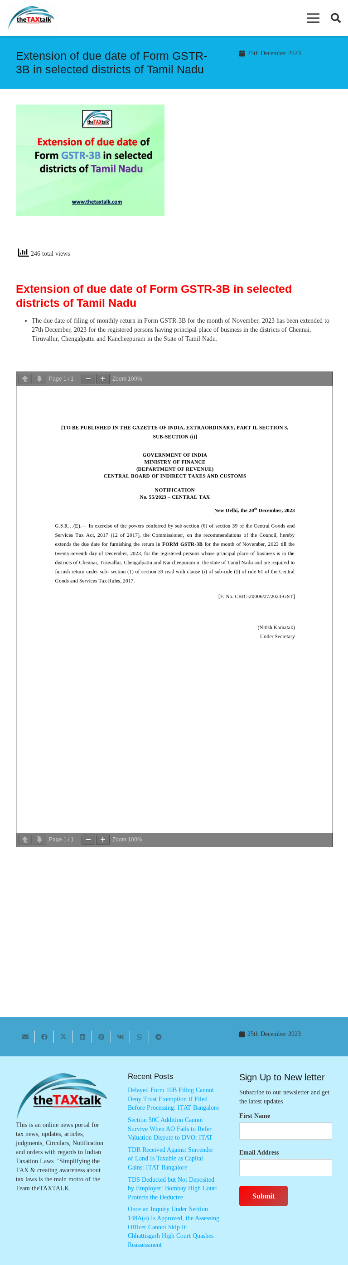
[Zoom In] (103, 379)
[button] (313, 18)
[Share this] (44, 1037)
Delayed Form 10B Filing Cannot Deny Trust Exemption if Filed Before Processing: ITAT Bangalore (173, 1099)
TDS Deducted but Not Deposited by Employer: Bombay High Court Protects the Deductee (172, 1188)
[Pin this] (101, 1037)
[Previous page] (25, 379)
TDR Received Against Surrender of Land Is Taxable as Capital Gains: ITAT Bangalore (170, 1158)
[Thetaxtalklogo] (31, 18)
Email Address (259, 1152)
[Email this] (25, 1037)
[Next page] (39, 379)
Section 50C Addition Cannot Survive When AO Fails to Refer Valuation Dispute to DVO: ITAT (170, 1129)
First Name (254, 1115)
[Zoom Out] (88, 379)
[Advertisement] (258, 179)
